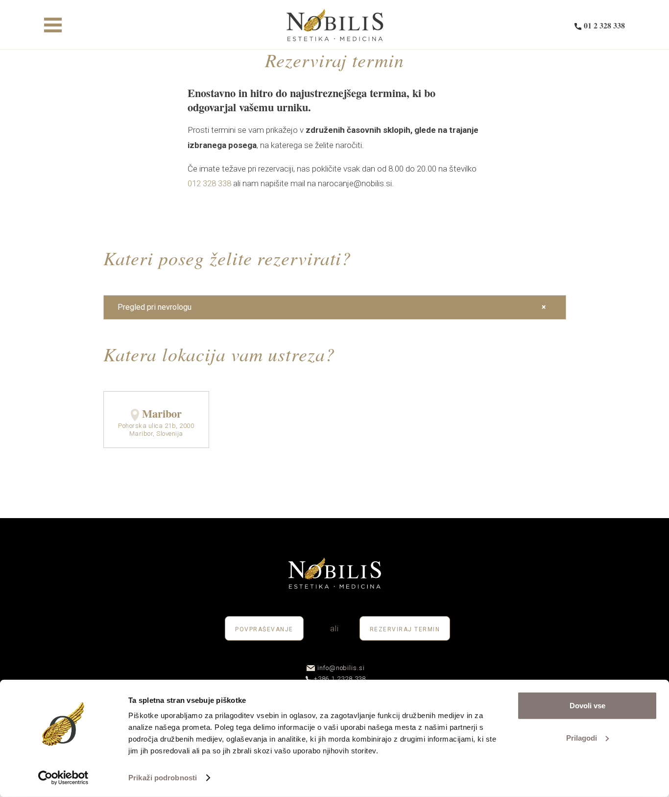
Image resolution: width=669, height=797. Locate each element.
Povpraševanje (264, 629)
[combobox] (334, 307)
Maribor (162, 413)
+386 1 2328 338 (340, 678)
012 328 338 (209, 183)
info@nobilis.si (340, 668)
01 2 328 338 (604, 25)
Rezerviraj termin (405, 629)
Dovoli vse (587, 705)
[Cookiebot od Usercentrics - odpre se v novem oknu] (63, 778)
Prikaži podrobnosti (162, 777)
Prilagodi (581, 737)
